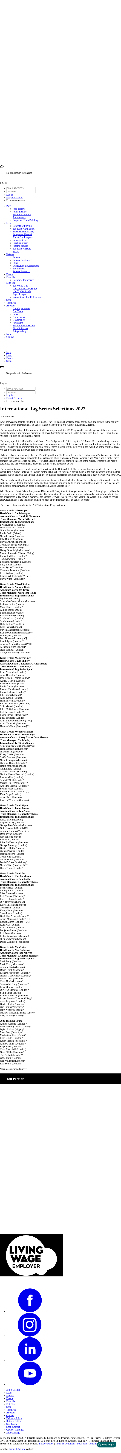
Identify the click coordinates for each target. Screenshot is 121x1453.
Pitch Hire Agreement (88, 1443)
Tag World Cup (20, 285)
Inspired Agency (17, 1449)
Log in (9, 194)
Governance (19, 319)
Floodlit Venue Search (24, 325)
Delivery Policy (14, 1418)
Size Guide (11, 1424)
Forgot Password (14, 197)
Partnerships (19, 317)
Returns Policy (13, 1421)
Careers (16, 314)
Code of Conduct (14, 1429)
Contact (10, 337)
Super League (19, 294)
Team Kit (11, 302)
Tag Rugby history (22, 248)
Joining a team (20, 240)
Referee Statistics (21, 271)
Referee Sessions (21, 260)
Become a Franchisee (23, 280)
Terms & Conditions (65, 1443)
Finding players (20, 245)
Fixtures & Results (22, 214)
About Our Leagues (22, 237)
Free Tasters (19, 208)
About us (10, 305)
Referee (10, 254)
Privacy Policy (46, 1443)
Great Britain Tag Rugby (25, 288)
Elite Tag (10, 282)
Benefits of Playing (22, 225)
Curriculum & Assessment (26, 265)
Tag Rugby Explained (24, 228)
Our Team (18, 311)
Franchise (11, 277)
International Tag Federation (27, 297)
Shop (9, 300)
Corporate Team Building (25, 220)
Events (9, 274)
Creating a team (20, 243)
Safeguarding (19, 331)
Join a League (19, 211)
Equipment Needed (22, 234)
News (9, 334)
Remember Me (17, 200)
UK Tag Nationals (22, 291)
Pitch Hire (18, 322)
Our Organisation (21, 308)
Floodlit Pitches (20, 328)
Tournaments (19, 217)
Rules (15, 263)
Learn (9, 223)
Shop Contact (13, 1426)
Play (8, 206)
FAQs (16, 251)
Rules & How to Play (23, 231)
